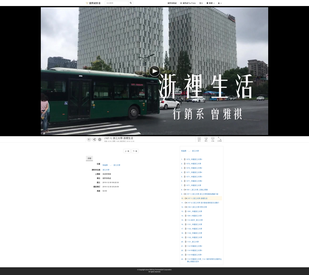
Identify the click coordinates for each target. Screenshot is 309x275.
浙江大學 (116, 165)
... (110, 165)
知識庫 (105, 165)
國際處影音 (95, 3)
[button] (219, 3)
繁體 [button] (210, 3)
